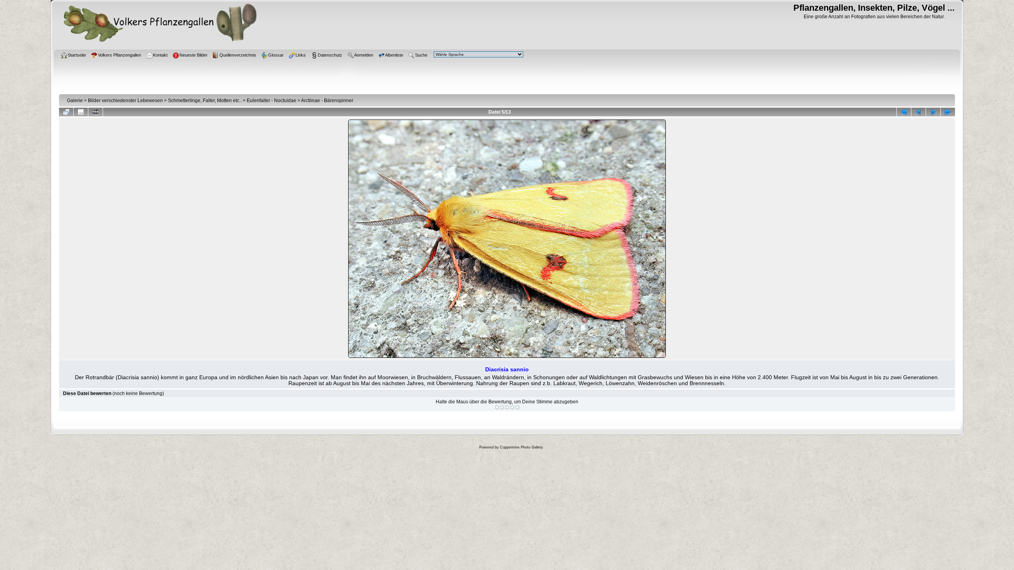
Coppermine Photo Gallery (521, 447)
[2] (502, 407)
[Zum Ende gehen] (948, 112)
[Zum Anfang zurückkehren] (904, 112)
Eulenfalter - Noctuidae (271, 100)
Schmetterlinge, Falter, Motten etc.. (205, 100)
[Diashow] (95, 112)
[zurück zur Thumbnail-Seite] (66, 112)
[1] (496, 407)
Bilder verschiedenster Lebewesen (125, 100)
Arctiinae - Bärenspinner (327, 100)
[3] (507, 407)
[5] (517, 407)
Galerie (75, 100)
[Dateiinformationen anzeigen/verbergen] (81, 112)
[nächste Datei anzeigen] (933, 112)
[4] (512, 407)
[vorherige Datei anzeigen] (918, 112)
